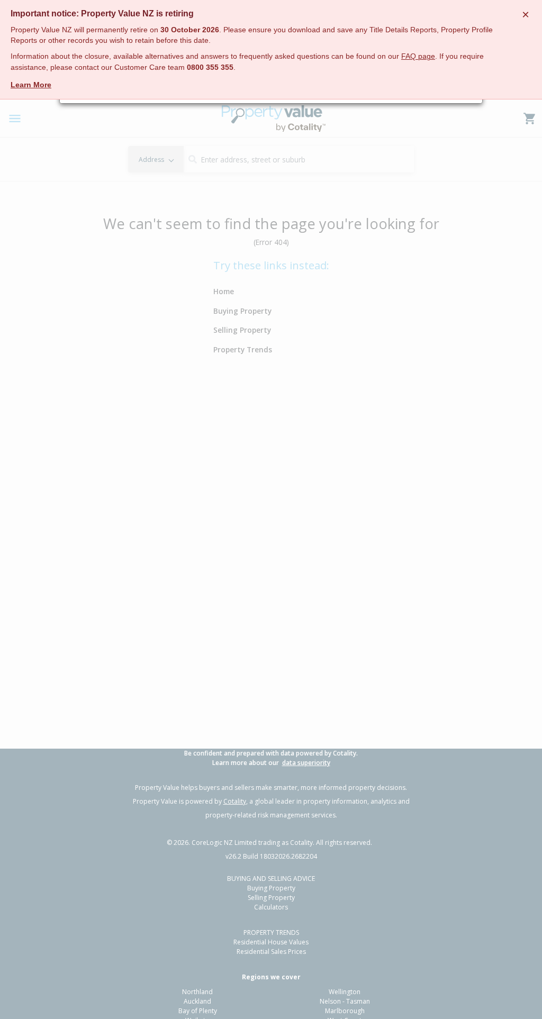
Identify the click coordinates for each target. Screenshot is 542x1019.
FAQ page (418, 56)
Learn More (31, 84)
